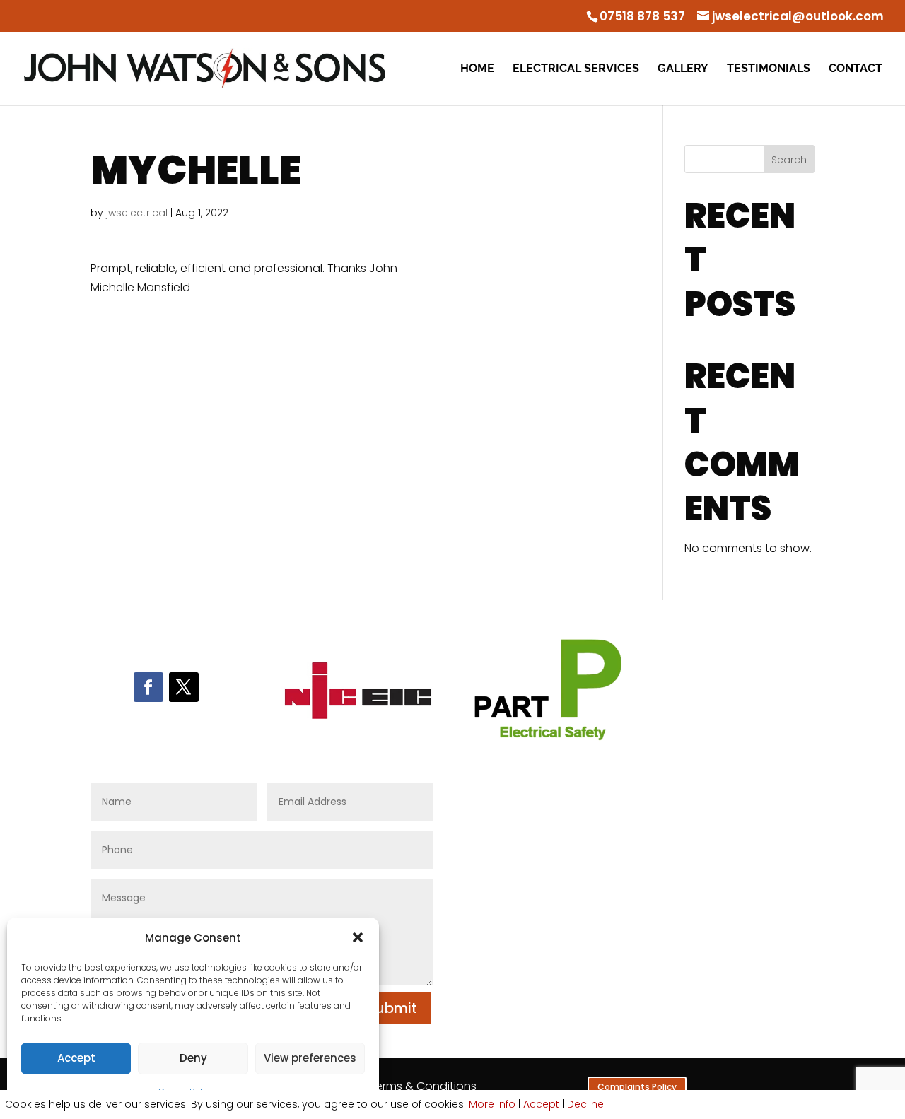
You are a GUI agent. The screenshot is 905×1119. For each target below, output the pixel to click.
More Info (492, 1104)
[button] (358, 937)
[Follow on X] (184, 687)
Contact (855, 69)
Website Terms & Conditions (399, 1086)
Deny (193, 1057)
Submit (392, 1008)
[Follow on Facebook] (148, 687)
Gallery (683, 69)
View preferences (310, 1057)
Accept (76, 1057)
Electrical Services (576, 69)
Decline (585, 1104)
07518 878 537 (642, 16)
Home (477, 69)
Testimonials (768, 69)
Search (789, 160)
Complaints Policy (637, 1087)
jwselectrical (137, 213)
